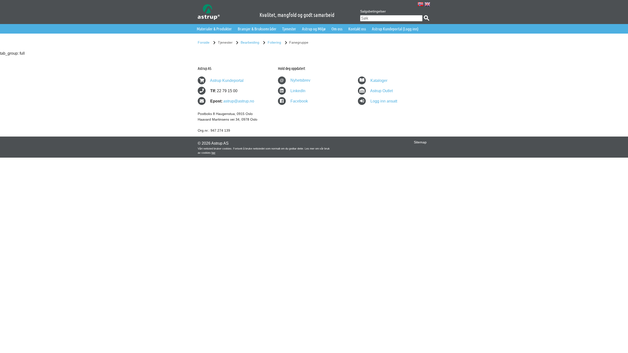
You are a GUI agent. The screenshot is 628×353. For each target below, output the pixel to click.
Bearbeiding (250, 42)
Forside (203, 42)
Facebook (298, 101)
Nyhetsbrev (295, 80)
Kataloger (378, 80)
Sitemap (420, 142)
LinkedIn (297, 91)
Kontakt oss (357, 28)
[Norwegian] (420, 4)
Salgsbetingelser (373, 11)
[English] (427, 4)
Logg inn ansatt (383, 101)
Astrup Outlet (381, 91)
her (213, 152)
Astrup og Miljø (314, 28)
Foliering (274, 42)
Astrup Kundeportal (227, 80)
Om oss (336, 28)
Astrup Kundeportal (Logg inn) (395, 28)
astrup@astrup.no (238, 101)
